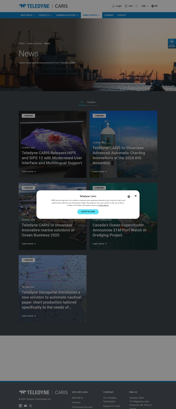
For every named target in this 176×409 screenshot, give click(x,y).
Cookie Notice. (103, 205)
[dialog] (88, 204)
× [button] (136, 196)
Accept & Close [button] (88, 212)
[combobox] (129, 196)
